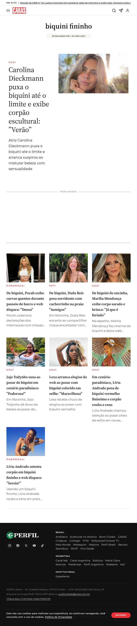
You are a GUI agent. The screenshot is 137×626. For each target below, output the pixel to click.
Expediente (62, 576)
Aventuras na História (83, 536)
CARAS (122, 536)
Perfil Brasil (108, 544)
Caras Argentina (80, 560)
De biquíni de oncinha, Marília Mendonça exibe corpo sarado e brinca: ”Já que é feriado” (110, 304)
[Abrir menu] (8, 10)
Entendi (121, 615)
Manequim (80, 544)
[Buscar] (114, 10)
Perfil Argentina (93, 564)
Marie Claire (112, 560)
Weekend (112, 564)
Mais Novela (63, 544)
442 (122, 564)
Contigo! (74, 540)
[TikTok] (42, 545)
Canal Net (62, 560)
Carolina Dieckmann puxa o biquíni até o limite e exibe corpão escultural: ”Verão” (29, 99)
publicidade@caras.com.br (74, 594)
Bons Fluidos (107, 536)
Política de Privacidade (58, 616)
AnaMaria (61, 536)
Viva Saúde (87, 548)
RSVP (74, 548)
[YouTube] (34, 545)
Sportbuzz (62, 548)
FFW (86, 540)
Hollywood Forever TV (105, 540)
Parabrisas (74, 564)
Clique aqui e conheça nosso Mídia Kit (28, 598)
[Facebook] (18, 545)
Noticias (61, 564)
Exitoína (98, 560)
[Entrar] (128, 10)
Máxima (94, 544)
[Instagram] (9, 545)
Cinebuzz (61, 540)
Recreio (123, 544)
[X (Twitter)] (26, 545)
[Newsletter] (121, 10)
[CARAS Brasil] (19, 10)
